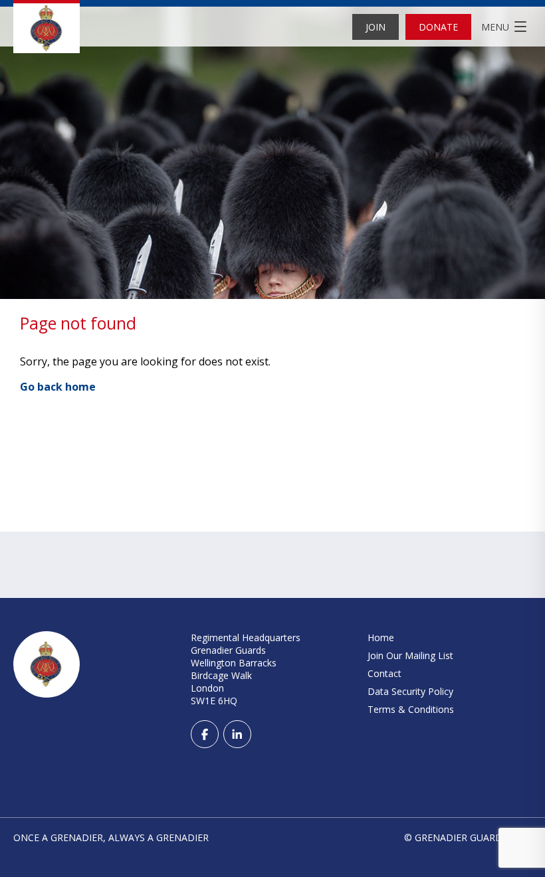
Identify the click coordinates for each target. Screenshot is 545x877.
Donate (438, 27)
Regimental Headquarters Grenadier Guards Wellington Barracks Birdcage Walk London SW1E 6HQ (245, 669)
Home (381, 637)
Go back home (58, 386)
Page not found (78, 323)
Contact (384, 673)
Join (375, 27)
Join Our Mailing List (410, 655)
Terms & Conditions (411, 709)
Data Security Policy (410, 691)
